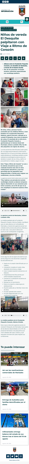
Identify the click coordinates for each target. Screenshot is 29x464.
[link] (27, 19)
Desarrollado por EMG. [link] (14, 460)
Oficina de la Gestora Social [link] (8, 30)
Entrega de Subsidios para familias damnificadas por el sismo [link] (13, 402)
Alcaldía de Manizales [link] (7, 27)
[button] (7, 22)
